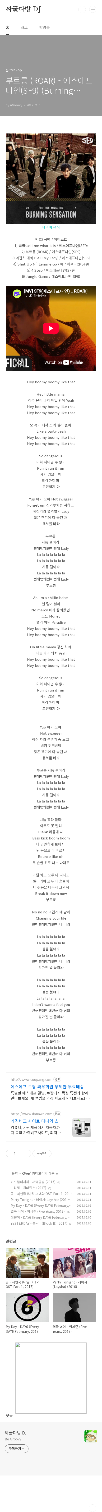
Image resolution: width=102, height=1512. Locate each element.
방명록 (44, 27)
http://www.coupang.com (31, 1079)
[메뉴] (92, 9)
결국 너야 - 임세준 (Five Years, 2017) (38, 1211)
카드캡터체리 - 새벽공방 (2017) (33, 1181)
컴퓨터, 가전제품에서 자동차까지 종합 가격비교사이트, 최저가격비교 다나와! (36, 1129)
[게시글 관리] (26, 1153)
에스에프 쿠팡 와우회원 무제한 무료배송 (47, 1086)
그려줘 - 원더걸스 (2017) (28, 1187)
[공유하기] (20, 1153)
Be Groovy (13, 1439)
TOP (92, 1508)
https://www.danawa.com (31, 1114)
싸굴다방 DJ (23, 9)
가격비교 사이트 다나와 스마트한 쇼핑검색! (37, 1121)
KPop (26, 1173)
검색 (82, 9)
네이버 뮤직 (51, 227)
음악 (15, 1173)
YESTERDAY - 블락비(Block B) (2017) (39, 1223)
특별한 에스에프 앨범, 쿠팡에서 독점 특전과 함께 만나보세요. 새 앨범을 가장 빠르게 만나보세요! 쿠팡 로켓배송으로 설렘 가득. (50, 1095)
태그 (24, 27)
